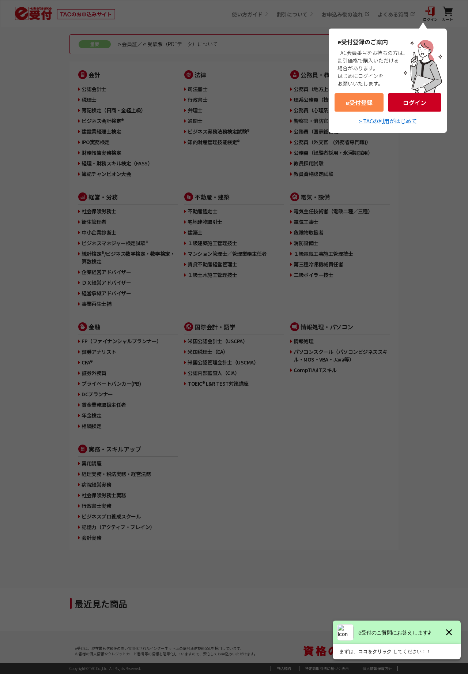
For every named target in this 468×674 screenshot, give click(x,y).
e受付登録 (359, 102)
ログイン (414, 102)
